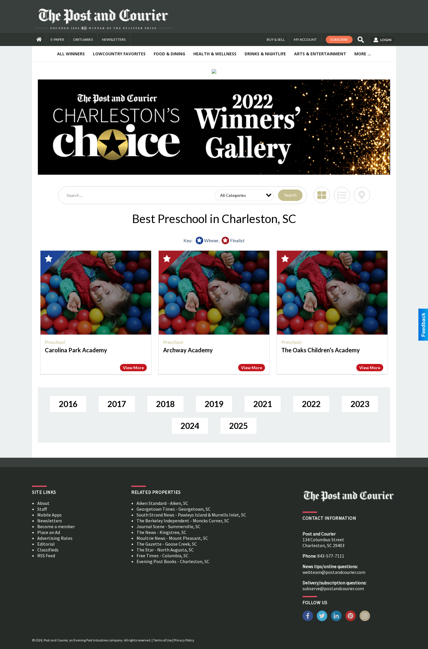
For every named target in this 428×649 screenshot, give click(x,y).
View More (133, 367)
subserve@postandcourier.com (333, 588)
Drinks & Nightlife (265, 53)
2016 (68, 404)
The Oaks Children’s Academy (320, 349)
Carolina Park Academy (76, 349)
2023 (360, 404)
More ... (362, 53)
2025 (238, 426)
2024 (190, 426)
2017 (116, 404)
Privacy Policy (184, 640)
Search (290, 194)
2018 (165, 404)
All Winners (71, 53)
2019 (214, 404)
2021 (262, 404)
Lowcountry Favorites (119, 53)
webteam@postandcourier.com (334, 572)
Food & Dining (169, 53)
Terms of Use (162, 640)
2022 (311, 404)
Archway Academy (188, 349)
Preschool (55, 342)
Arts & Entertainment (320, 53)
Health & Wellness (214, 53)
